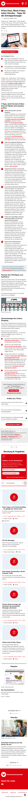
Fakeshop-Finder (7, 270)
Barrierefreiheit (22, 792)
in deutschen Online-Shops (14, 83)
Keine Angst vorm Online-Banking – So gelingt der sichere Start (14, 508)
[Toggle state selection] (22, 3)
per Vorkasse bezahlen (17, 122)
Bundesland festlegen (10, 473)
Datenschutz (5, 792)
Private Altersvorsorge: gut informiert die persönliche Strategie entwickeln (11, 606)
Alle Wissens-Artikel (13, 424)
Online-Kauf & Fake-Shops (11, 642)
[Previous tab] (2, 483)
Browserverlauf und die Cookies (13, 346)
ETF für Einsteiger (8, 540)
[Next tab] (25, 483)
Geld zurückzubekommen (13, 377)
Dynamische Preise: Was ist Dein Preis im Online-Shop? (12, 403)
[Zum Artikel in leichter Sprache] (6, 30)
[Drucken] (1, 30)
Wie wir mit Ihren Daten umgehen (15, 477)
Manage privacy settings (14, 393)
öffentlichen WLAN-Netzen (12, 340)
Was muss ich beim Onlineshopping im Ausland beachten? (11, 410)
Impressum (13, 792)
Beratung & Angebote (9, 52)
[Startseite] (10, 3)
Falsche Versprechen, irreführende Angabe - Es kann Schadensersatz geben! (12, 418)
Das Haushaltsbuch (7, 690)
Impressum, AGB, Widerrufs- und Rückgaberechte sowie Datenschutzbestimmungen (16, 357)
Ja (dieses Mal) (13, 390)
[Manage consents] (25, 795)
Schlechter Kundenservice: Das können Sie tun (11, 743)
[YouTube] (2, 784)
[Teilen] (4, 30)
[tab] (10, 713)
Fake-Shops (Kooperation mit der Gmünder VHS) (13, 572)
